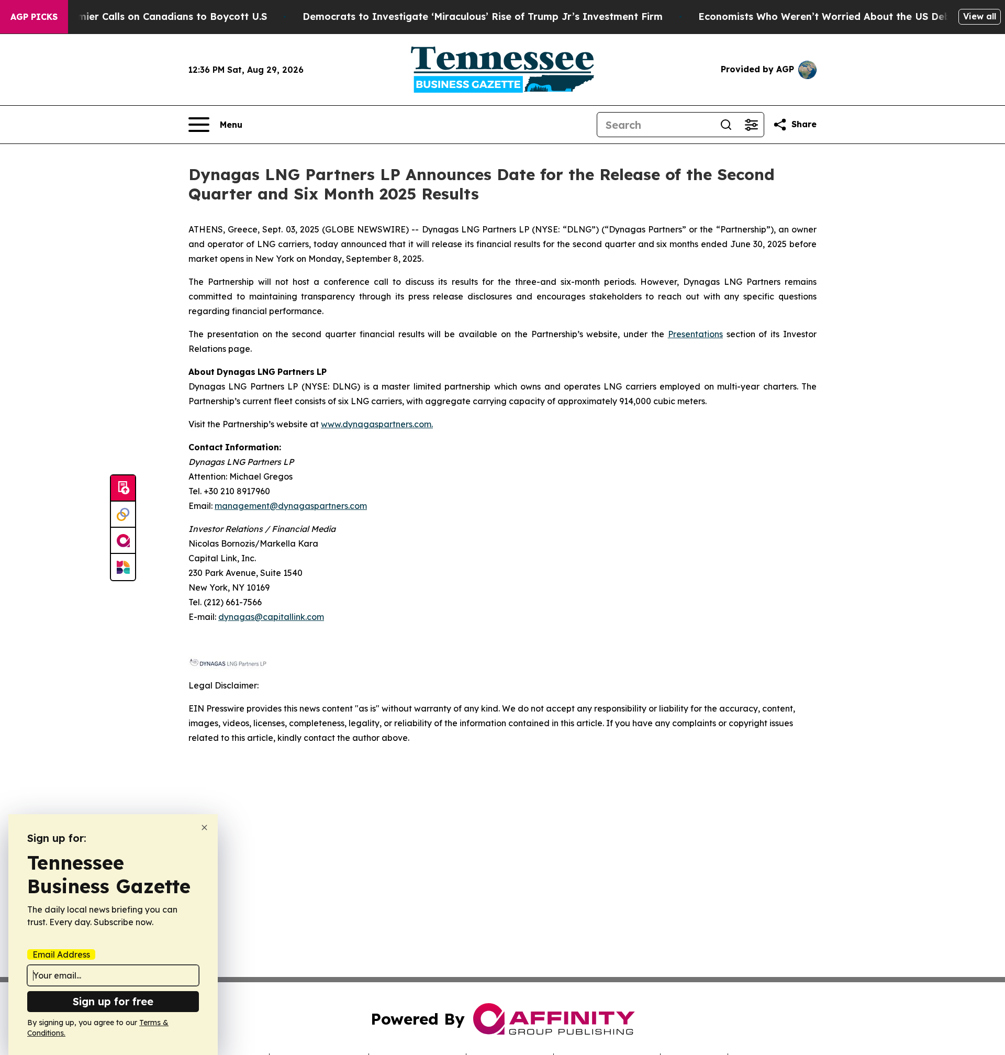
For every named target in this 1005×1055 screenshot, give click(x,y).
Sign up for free (113, 1001)
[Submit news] (123, 488)
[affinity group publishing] (123, 541)
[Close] (204, 827)
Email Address (61, 954)
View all (979, 16)
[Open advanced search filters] (751, 125)
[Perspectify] (123, 515)
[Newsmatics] (123, 567)
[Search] (726, 125)
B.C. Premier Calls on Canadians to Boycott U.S (154, 16)
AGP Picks (34, 17)
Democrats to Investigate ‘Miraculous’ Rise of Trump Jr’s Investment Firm (483, 16)
